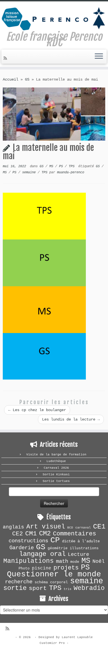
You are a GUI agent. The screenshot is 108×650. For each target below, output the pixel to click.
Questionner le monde (54, 574)
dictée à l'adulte (81, 541)
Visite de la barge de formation (56, 454)
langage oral (42, 554)
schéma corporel (51, 582)
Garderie (21, 548)
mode (74, 562)
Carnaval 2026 (56, 468)
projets (66, 567)
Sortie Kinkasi (56, 474)
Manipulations (28, 561)
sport (38, 588)
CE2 (17, 533)
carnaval (83, 527)
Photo (24, 568)
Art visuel (45, 526)
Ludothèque (56, 461)
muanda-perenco (70, 172)
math (62, 561)
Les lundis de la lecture (71, 419)
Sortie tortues (56, 481)
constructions (28, 541)
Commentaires (74, 533)
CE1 (99, 526)
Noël (98, 561)
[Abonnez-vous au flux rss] (6, 58)
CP (55, 540)
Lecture (78, 554)
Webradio (89, 588)
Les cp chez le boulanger (37, 410)
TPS (72, 166)
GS (27, 79)
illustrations (84, 548)
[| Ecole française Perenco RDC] (54, 17)
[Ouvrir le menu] (99, 57)
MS (52, 166)
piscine (41, 568)
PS (62, 166)
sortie (15, 588)
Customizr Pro (52, 643)
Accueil (10, 79)
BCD (70, 527)
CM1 (31, 533)
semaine (30, 172)
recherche (18, 582)
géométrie (58, 548)
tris (67, 589)
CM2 (45, 533)
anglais (13, 527)
